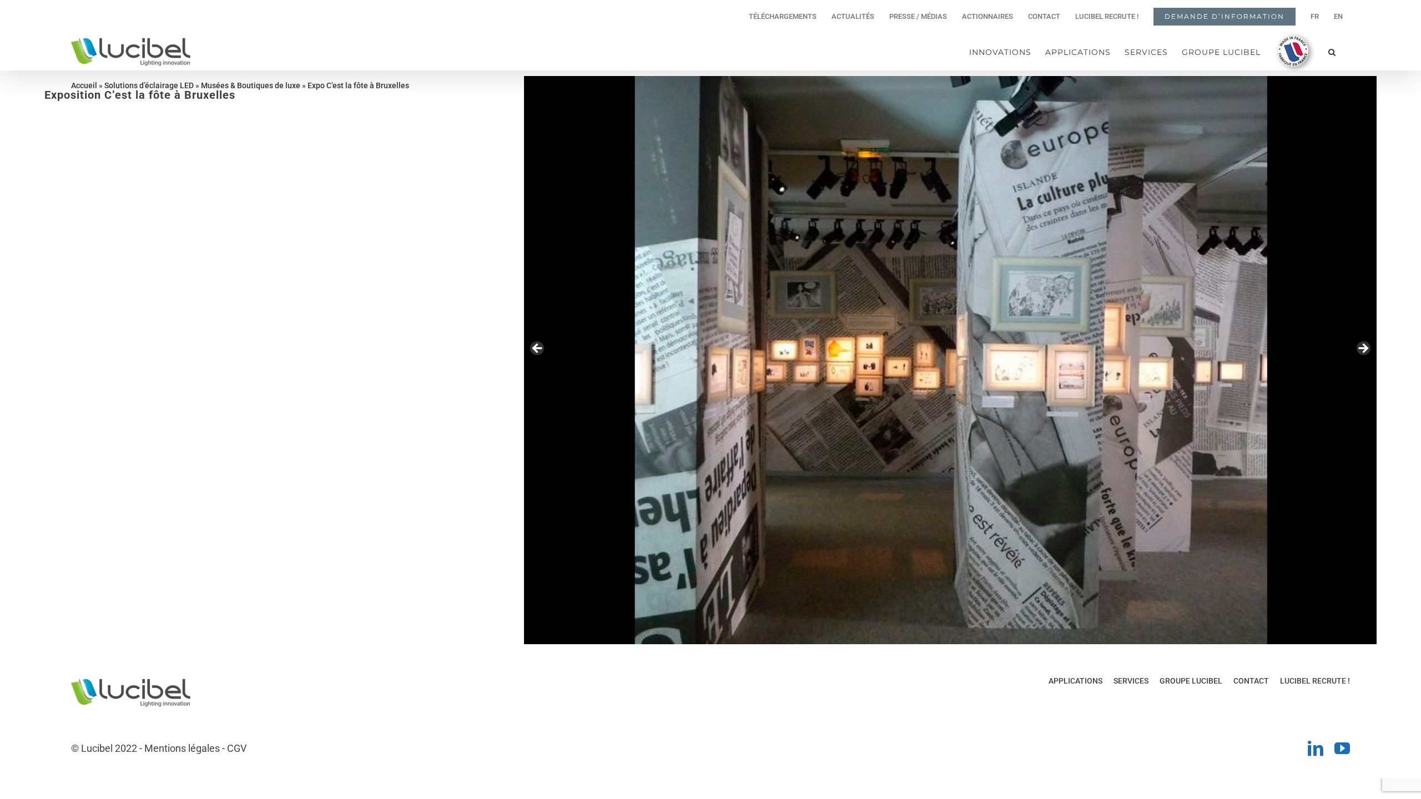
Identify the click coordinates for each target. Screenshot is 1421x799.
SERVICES (1130, 680)
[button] (1332, 52)
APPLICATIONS (1075, 680)
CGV (236, 748)
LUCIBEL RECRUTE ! (1315, 680)
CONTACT (1251, 680)
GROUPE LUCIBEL (1191, 680)
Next (1362, 349)
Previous (538, 349)
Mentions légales (182, 748)
